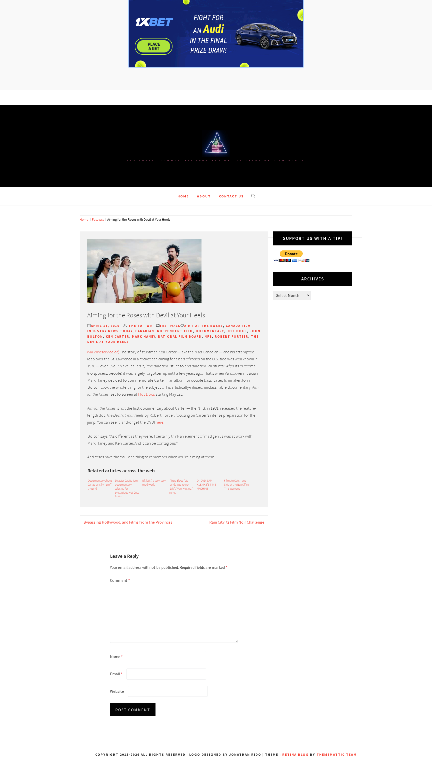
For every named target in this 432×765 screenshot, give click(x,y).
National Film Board (180, 336)
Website (117, 691)
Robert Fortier (231, 336)
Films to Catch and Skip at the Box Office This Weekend (236, 484)
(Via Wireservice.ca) (103, 352)
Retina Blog (295, 754)
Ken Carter (117, 336)
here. (159, 422)
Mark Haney (143, 336)
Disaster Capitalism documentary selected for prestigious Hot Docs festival (127, 488)
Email (116, 673)
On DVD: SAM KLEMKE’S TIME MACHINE (206, 484)
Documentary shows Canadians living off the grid (100, 484)
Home (183, 196)
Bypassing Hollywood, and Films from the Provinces (128, 522)
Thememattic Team (336, 754)
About (204, 196)
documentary (210, 331)
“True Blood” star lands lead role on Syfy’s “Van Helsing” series (181, 486)
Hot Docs (236, 331)
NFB (208, 336)
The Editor (140, 326)
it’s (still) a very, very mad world (154, 482)
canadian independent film (164, 331)
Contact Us (231, 196)
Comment (120, 580)
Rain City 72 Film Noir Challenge (236, 522)
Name (116, 656)
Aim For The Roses (203, 326)
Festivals (170, 326)
